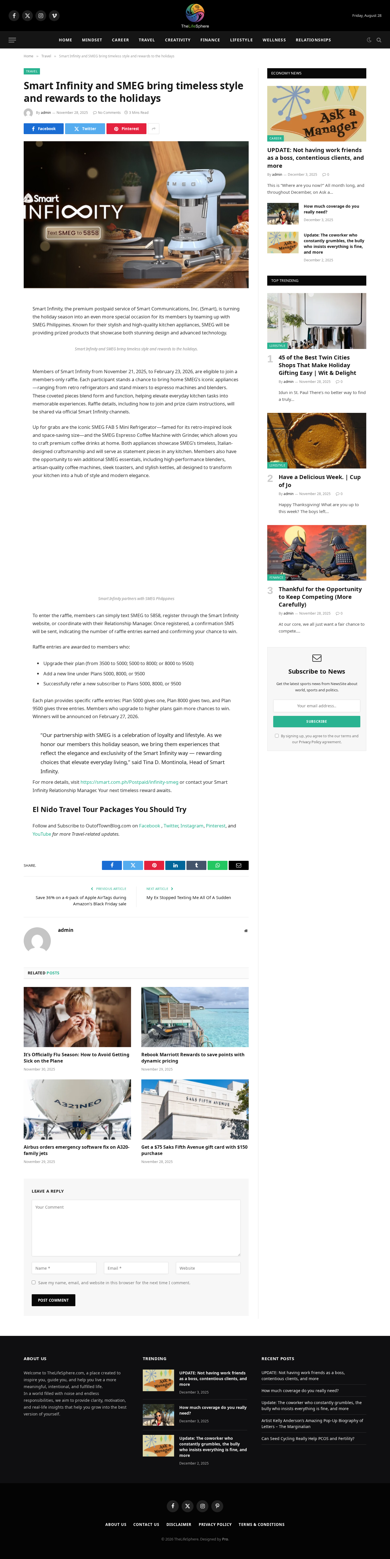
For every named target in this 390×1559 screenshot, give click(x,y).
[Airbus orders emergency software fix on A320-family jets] (77, 1109)
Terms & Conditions (261, 1524)
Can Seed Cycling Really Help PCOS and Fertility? (308, 1438)
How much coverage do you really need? (331, 209)
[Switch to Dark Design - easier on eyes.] (369, 40)
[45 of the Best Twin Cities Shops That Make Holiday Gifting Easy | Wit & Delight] (316, 321)
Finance (210, 40)
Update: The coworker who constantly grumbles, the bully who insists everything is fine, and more (334, 243)
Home (65, 40)
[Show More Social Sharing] (153, 128)
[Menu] (12, 40)
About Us (115, 1524)
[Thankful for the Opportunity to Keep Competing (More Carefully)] (316, 553)
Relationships (313, 40)
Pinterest (216, 825)
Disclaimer (179, 1524)
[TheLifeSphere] (195, 15)
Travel (147, 40)
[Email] (8, 374)
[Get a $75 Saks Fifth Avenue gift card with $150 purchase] (195, 1109)
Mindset (92, 40)
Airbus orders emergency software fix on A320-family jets (76, 1150)
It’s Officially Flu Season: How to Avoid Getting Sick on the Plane (76, 1058)
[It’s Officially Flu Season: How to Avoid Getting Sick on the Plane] (77, 1017)
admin (46, 112)
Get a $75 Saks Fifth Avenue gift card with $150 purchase (194, 1150)
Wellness (274, 40)
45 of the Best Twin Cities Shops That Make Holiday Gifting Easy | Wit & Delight (317, 365)
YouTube (42, 834)
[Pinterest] (8, 360)
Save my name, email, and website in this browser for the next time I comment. (114, 1282)
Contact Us (146, 1524)
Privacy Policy (310, 742)
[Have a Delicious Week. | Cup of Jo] (316, 440)
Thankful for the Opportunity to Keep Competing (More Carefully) (320, 596)
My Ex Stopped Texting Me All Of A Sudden (188, 897)
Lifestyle (241, 40)
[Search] (378, 40)
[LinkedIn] (8, 345)
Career (120, 40)
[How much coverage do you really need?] (283, 214)
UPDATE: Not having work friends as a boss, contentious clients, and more (315, 157)
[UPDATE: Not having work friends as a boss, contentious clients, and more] (316, 114)
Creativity (178, 40)
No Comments (109, 112)
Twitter (170, 825)
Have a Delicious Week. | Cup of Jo (320, 480)
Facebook (149, 825)
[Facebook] (8, 316)
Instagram (191, 825)
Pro (225, 1539)
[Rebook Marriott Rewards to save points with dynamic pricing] (195, 1017)
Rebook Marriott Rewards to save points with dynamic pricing (193, 1058)
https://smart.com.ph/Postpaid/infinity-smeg (129, 782)
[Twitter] (8, 331)
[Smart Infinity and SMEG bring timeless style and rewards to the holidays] (136, 214)
